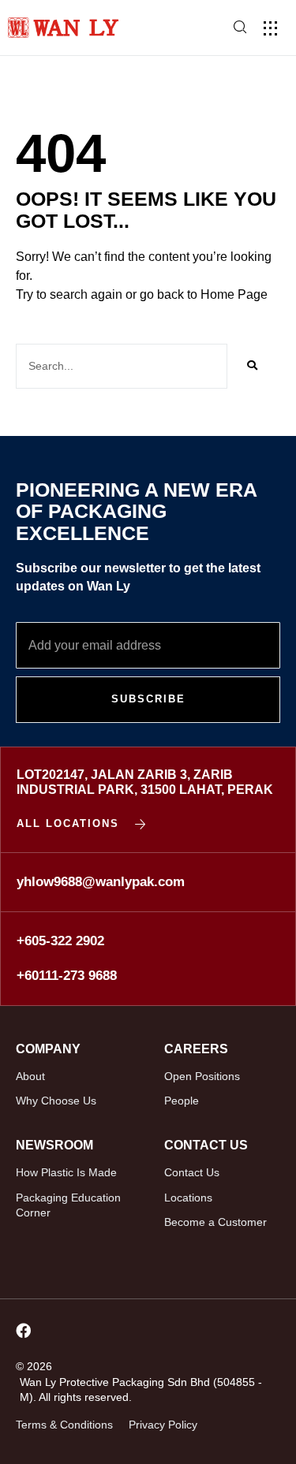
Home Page (234, 294)
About (30, 1076)
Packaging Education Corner (68, 1205)
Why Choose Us (56, 1100)
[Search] (251, 366)
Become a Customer (215, 1222)
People (181, 1100)
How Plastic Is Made (66, 1172)
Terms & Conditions (64, 1424)
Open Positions (202, 1076)
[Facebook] (23, 1330)
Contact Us (191, 1172)
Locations (188, 1197)
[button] (270, 28)
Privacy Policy (163, 1424)
